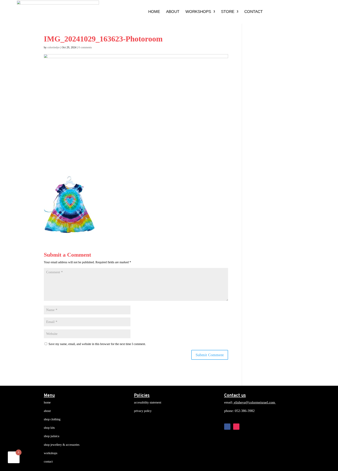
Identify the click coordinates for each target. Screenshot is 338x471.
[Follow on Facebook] (227, 426)
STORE (227, 11)
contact (48, 461)
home (47, 402)
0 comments (85, 47)
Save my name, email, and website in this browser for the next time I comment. (97, 344)
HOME (154, 11)
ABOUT (172, 11)
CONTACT (253, 11)
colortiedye (53, 47)
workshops (50, 453)
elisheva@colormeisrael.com (254, 402)
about (47, 411)
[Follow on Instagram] (236, 426)
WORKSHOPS (198, 11)
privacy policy (143, 411)
